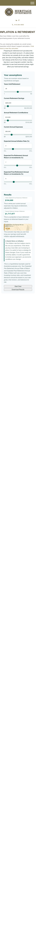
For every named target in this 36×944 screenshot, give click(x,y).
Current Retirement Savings (14, 98)
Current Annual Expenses (13, 127)
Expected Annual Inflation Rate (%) (16, 141)
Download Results (18, 289)
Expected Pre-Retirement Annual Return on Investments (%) (16, 156)
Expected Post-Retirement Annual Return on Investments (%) (16, 173)
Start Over (18, 286)
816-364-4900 (19, 25)
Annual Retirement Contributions (16, 113)
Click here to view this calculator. (17, 47)
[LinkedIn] (16, 20)
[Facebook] (18, 20)
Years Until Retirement (12, 84)
